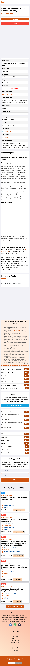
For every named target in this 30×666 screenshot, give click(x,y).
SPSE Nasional (5, 378)
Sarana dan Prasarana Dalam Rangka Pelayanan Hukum (12, 590)
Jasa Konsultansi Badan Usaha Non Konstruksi (11, 423)
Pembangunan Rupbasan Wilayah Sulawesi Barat (14, 498)
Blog (15, 634)
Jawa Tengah (5, 440)
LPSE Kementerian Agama (8, 385)
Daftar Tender (15, 650)
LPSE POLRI (4, 375)
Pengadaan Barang (7, 94)
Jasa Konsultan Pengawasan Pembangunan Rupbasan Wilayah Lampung (14, 567)
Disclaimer (15, 638)
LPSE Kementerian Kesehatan (9, 382)
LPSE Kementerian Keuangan (9, 372)
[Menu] (28, 2)
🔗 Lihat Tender (6, 131)
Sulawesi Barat (7, 503)
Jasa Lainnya (5, 419)
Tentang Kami (15, 640)
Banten (3, 443)
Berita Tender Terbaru (15, 655)
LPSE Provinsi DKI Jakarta (9, 388)
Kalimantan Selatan (6, 446)
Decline (18, 663)
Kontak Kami (15, 642)
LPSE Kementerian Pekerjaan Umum (11, 369)
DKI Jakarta (15, 19)
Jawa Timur (4, 449)
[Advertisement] (15, 42)
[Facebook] (10, 624)
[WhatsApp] (15, 624)
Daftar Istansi (15, 653)
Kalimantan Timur (6, 453)
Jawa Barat (4, 437)
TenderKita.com (16, 330)
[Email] (19, 624)
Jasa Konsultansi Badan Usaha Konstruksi (10, 415)
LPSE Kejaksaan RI (7, 13)
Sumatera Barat (7, 525)
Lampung (5, 573)
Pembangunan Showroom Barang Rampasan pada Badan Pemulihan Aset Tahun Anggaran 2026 (14, 543)
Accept (11, 663)
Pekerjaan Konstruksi (7, 411)
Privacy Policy (15, 636)
